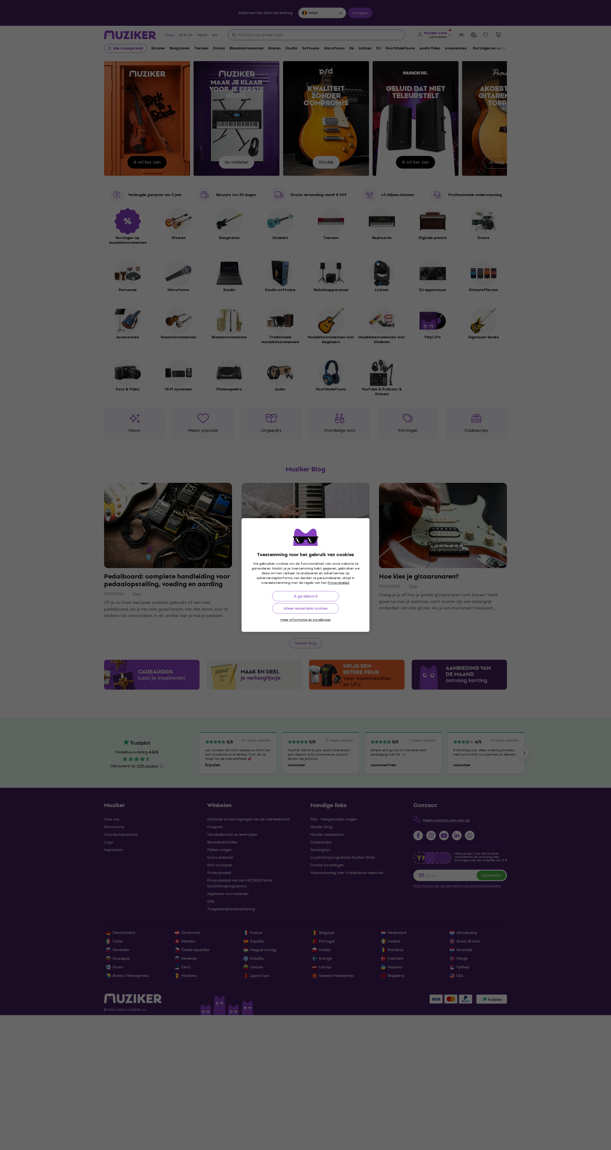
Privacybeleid (338, 583)
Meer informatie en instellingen (305, 619)
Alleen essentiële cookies (306, 608)
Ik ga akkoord (305, 596)
